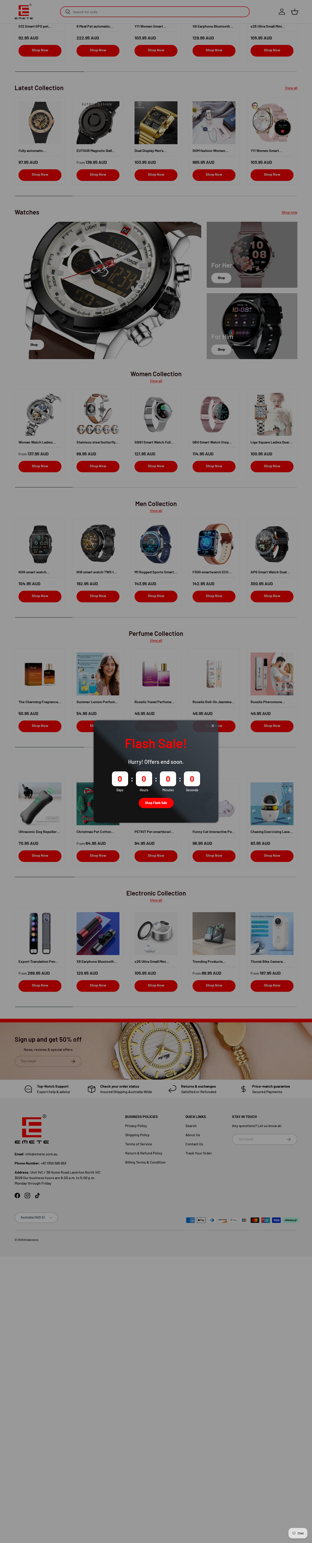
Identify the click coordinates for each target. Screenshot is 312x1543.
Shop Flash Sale (156, 803)
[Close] (213, 725)
